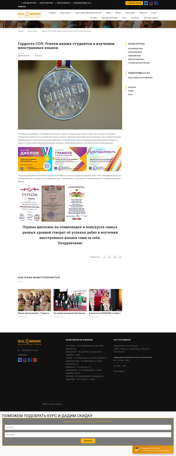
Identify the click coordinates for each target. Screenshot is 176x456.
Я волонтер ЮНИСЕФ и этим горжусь (105, 313)
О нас (153, 13)
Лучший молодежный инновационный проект (70, 313)
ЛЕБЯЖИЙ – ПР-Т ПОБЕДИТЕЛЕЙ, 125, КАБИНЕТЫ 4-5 (85, 376)
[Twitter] (115, 257)
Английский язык (135, 48)
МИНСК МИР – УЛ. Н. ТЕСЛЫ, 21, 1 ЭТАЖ (80, 379)
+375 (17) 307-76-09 (46, 3)
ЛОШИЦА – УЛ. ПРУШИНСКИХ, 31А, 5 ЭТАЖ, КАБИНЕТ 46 (86, 358)
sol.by (44, 404)
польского (50, 175)
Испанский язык (135, 52)
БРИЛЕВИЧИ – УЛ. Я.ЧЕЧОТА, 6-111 (78, 367)
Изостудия (130, 13)
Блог (124, 18)
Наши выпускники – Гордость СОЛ (34, 313)
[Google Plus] (109, 257)
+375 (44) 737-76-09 (29, 3)
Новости (143, 13)
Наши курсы (65, 13)
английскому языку (73, 140)
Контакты (135, 18)
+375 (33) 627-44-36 (80, 3)
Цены (108, 13)
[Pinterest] (120, 257)
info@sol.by (22, 6)
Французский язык (136, 59)
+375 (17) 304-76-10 (63, 3)
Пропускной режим (110, 18)
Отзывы (93, 18)
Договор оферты (151, 18)
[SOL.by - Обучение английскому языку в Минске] (29, 15)
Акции (118, 13)
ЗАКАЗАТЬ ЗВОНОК (135, 3)
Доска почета (23, 56)
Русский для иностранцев (139, 63)
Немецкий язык (134, 56)
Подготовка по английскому (140, 78)
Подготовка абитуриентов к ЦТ (88, 13)
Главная (52, 13)
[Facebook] (104, 257)
